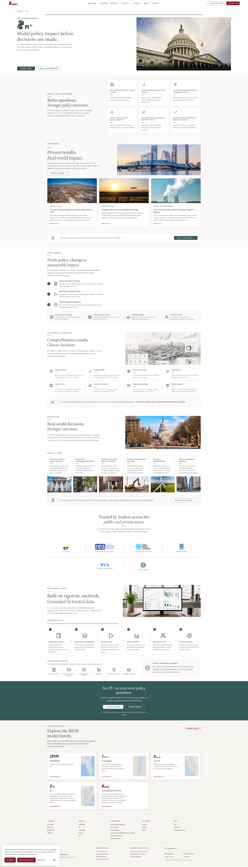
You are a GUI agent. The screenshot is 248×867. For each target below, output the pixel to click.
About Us (50, 827)
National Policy (115, 838)
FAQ (175, 824)
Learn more (55, 776)
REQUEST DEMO (26, 68)
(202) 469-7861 (135, 856)
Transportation (115, 830)
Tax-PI (81, 833)
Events (136, 3)
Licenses (186, 856)
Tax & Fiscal (114, 827)
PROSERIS (104, 3)
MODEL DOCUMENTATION (49, 68)
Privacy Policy (168, 854)
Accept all (10, 860)
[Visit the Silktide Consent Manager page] (54, 860)
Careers (49, 833)
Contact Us (233, 3)
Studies (125, 3)
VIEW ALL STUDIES (58, 173)
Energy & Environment (118, 824)
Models (114, 3)
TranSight (82, 830)
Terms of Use (168, 856)
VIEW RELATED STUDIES (184, 500)
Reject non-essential (26, 860)
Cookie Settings (189, 854)
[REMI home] (13, 3)
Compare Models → (193, 728)
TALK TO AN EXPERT (185, 238)
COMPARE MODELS (135, 707)
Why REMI (92, 3)
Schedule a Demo (216, 3)
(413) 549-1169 (101, 856)
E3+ (80, 836)
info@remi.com (172, 848)
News (146, 3)
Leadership (50, 830)
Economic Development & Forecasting (123, 833)
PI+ (80, 827)
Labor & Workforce (117, 836)
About (155, 3)
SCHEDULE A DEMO (113, 707)
